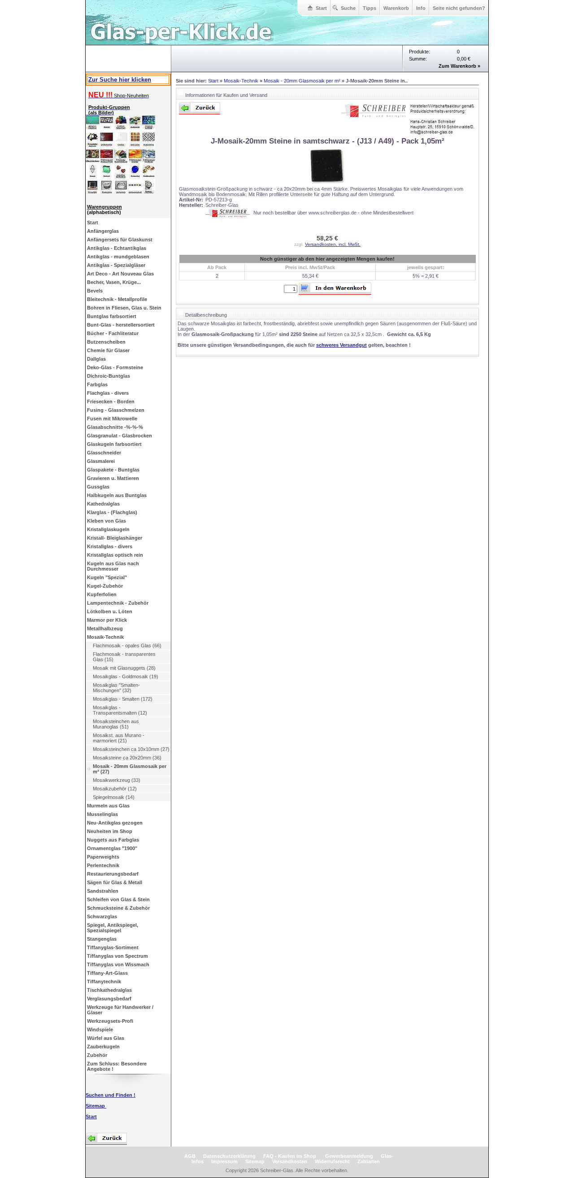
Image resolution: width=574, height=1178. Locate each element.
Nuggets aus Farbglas (113, 839)
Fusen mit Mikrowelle (112, 418)
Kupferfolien (102, 594)
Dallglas (96, 359)
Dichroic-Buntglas (108, 376)
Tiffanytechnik (104, 981)
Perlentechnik (103, 865)
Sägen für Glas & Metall (114, 882)
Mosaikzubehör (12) (115, 788)
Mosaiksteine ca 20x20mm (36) (127, 757)
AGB (190, 1156)
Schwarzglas (102, 916)
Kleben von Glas (106, 521)
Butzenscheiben (106, 342)
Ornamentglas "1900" (112, 848)
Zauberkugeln (103, 1046)
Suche (348, 8)
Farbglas (97, 384)
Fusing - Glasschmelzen (115, 410)
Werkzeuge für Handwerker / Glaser (120, 1009)
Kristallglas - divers (109, 546)
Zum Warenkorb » (459, 66)
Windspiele (100, 1029)
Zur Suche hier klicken (119, 79)
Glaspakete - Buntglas (113, 469)
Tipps (369, 8)
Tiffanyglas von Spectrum (117, 956)
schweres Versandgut (341, 345)
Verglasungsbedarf (109, 998)
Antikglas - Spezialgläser (116, 265)
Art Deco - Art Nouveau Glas (120, 273)
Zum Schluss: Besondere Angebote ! (117, 1066)
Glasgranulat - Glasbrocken (119, 435)
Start (321, 8)
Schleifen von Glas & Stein (118, 899)
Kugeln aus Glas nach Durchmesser (113, 566)
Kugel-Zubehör (105, 586)
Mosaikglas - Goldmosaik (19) (125, 676)
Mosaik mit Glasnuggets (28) (124, 668)
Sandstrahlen (102, 891)
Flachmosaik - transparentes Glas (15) (124, 656)
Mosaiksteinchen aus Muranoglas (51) (116, 724)
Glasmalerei (101, 461)
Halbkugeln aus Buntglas (117, 495)
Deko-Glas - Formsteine (115, 367)
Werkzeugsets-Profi (110, 1021)
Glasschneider (104, 452)
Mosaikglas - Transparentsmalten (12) (120, 710)
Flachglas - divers (108, 393)
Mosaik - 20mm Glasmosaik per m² (302, 80)
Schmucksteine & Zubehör (118, 908)
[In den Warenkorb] (335, 289)
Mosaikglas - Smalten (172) (122, 699)
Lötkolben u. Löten (109, 611)
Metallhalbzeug (105, 628)
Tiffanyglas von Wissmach (118, 964)
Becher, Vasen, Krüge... (114, 282)
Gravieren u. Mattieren (113, 478)
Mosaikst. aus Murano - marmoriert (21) (118, 738)
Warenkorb (396, 8)
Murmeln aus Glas (108, 805)
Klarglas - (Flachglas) (112, 512)
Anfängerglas (103, 231)
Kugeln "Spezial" (107, 577)
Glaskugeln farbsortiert (114, 444)
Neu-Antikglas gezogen (115, 822)
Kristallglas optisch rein (115, 555)
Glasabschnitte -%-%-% (115, 427)
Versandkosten (289, 1161)
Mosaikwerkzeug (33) (116, 780)
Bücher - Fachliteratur (113, 333)
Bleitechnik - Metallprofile (117, 299)
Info (421, 8)
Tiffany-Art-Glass (107, 973)
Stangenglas (102, 939)
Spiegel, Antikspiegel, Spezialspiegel (112, 927)
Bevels (95, 290)
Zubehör (97, 1055)
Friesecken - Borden (111, 401)
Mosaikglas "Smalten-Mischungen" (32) (116, 687)
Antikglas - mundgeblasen (118, 256)
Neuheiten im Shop (109, 831)
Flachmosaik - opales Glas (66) (127, 645)
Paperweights (103, 857)
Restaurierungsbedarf (113, 874)
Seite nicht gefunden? (459, 8)
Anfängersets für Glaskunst (119, 239)
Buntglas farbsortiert (111, 316)
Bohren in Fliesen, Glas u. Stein (124, 307)
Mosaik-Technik (105, 637)
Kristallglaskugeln (108, 529)
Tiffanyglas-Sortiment (113, 947)
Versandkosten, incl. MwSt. (333, 244)
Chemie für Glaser (108, 350)
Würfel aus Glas (105, 1038)
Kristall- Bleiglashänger (114, 538)
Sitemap (96, 1105)
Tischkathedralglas (109, 990)
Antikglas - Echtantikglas (116, 248)
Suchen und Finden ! (110, 1095)
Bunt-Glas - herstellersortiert (121, 324)
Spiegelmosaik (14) (114, 797)
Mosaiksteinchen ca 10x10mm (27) (131, 749)
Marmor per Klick (107, 620)
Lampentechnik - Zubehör (117, 603)
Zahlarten (368, 1161)
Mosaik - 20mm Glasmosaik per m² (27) (129, 769)
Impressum (224, 1161)
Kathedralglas (103, 503)
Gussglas (98, 486)
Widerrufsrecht (332, 1161)
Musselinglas (102, 814)
